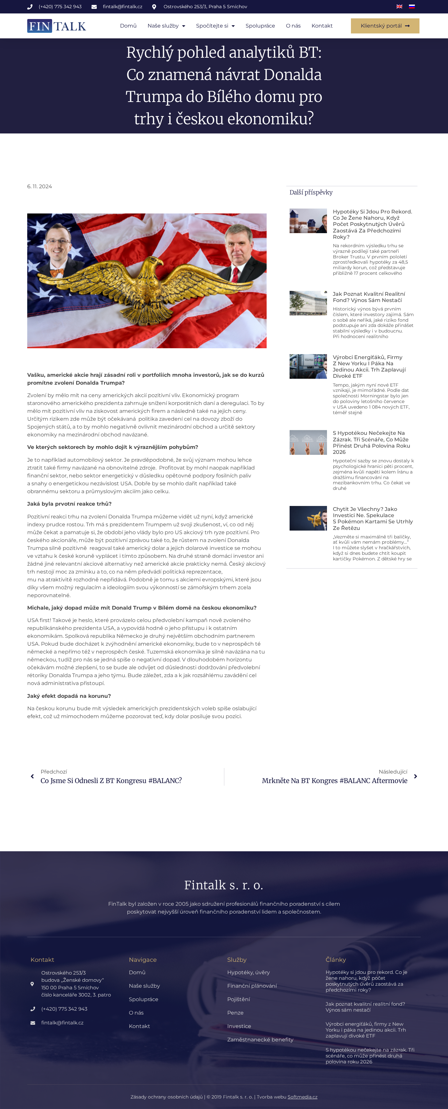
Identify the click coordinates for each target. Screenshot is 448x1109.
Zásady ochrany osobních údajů (167, 1097)
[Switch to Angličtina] (399, 6)
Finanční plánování (252, 986)
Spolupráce (260, 26)
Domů (128, 26)
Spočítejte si (212, 26)
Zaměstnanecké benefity (260, 1040)
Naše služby (163, 26)
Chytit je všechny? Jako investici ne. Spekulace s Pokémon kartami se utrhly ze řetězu (373, 518)
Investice (239, 1026)
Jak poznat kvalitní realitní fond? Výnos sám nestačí (369, 297)
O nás (293, 26)
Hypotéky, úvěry (248, 972)
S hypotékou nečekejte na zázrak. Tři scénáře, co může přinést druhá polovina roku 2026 (371, 442)
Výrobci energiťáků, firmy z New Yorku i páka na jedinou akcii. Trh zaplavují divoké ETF (369, 366)
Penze (235, 1013)
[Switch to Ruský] (412, 6)
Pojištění (238, 999)
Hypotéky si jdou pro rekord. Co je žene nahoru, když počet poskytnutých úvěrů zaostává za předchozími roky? (372, 224)
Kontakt (322, 26)
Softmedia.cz (302, 1097)
